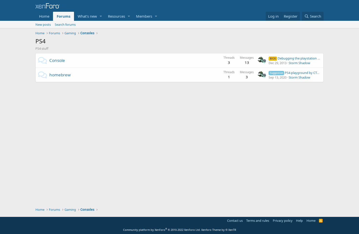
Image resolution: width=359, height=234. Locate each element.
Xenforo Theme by (218, 230)
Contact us (235, 220)
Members (144, 16)
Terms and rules (257, 220)
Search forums (65, 24)
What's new (87, 16)
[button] (100, 16)
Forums (63, 16)
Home (44, 16)
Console (57, 60)
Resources (116, 16)
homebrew (60, 75)
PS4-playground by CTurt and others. (304, 72)
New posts (43, 24)
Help (299, 220)
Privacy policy (283, 220)
